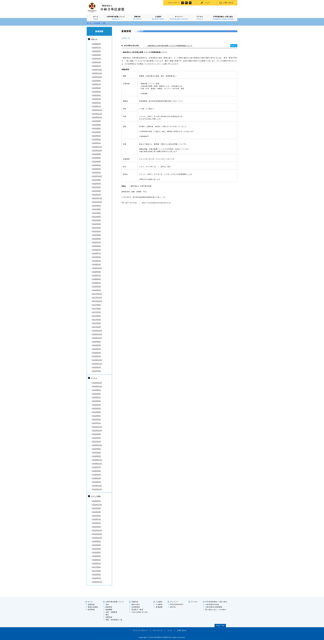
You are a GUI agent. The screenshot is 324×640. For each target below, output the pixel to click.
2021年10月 (97, 202)
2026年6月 (96, 51)
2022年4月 (96, 187)
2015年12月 (97, 360)
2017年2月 (96, 571)
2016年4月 (96, 349)
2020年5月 (96, 250)
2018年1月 (96, 563)
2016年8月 (96, 341)
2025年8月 (96, 81)
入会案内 (159, 602)
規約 (107, 615)
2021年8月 (96, 209)
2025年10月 (97, 77)
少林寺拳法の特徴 (212, 604)
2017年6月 (96, 316)
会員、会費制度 (111, 612)
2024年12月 (97, 110)
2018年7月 (96, 275)
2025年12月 (97, 69)
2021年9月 (96, 205)
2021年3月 (96, 224)
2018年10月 (97, 463)
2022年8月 (96, 180)
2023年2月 (96, 172)
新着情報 (91, 604)
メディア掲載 (96, 496)
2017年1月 (96, 327)
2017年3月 (96, 323)
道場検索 (159, 607)
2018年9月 (96, 272)
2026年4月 (96, 58)
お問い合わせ (228, 3)
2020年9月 (96, 235)
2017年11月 (97, 297)
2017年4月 (96, 319)
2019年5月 (96, 257)
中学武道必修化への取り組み (216, 602)
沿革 (107, 604)
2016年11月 (97, 334)
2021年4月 (96, 220)
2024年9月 (96, 121)
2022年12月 (97, 176)
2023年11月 (97, 147)
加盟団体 (109, 617)
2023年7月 (96, 397)
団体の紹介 (135, 604)
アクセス (194, 602)
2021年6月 (96, 213)
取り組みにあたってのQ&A (215, 609)
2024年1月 (96, 143)
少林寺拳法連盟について (115, 602)
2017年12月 (97, 294)
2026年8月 (96, 44)
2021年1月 (96, 231)
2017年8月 (96, 308)
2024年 (97, 23)
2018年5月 (96, 283)
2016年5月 (96, 345)
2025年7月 (96, 84)
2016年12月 (97, 330)
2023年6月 (96, 158)
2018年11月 (97, 460)
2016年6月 (96, 574)
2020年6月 (96, 246)
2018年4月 (96, 474)
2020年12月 (97, 538)
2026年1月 (96, 66)
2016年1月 (96, 356)
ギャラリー (174, 602)
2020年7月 (96, 242)
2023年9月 (96, 154)
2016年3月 (96, 353)
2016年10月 (97, 338)
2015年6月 (96, 367)
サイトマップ (157, 630)
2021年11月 (97, 198)
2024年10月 (97, 117)
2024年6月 (96, 128)
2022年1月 (96, 194)
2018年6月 (96, 279)
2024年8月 (96, 125)
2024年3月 (96, 139)
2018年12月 (97, 268)
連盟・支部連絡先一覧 (114, 620)
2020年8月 (96, 239)
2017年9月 (96, 305)
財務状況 (109, 607)
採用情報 (91, 609)
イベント (94, 378)
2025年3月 (96, 99)
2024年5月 (96, 132)
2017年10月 (97, 301)
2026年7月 (96, 47)
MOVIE (173, 607)
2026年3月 (96, 62)
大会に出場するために (139, 612)
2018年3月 (96, 286)
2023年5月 (96, 161)
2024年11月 (97, 114)
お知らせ (94, 39)
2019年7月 (96, 253)
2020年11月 (97, 445)
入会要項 (159, 604)
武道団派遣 (135, 607)
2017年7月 (96, 312)
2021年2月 (96, 228)
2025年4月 (96, 95)
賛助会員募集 (93, 607)
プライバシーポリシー (140, 630)
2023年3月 (96, 169)
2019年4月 (96, 456)
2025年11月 (97, 73)
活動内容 (134, 602)
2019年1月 (96, 264)
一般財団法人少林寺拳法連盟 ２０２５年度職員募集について (170, 46)
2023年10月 (97, 150)
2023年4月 (96, 165)
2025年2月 (96, 103)
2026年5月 (96, 55)
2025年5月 (96, 92)
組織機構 (109, 609)
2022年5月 (96, 183)
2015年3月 (96, 371)
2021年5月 (96, 217)
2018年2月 (96, 290)
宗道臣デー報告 (137, 609)
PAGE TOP (220, 626)
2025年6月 (96, 88)
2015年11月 (97, 364)
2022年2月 (96, 191)
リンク (207, 3)
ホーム (89, 23)
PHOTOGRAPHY (177, 604)
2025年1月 (96, 106)
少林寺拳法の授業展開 (213, 607)
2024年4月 (96, 136)
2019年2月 (96, 261)
